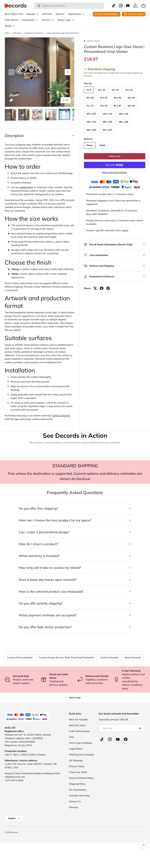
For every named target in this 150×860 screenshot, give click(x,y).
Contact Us (75, 801)
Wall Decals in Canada (81, 754)
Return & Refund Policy (81, 777)
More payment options (114, 172)
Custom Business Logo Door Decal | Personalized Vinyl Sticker (63, 33)
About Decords (133, 657)
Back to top (75, 697)
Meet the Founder (78, 719)
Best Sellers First (14, 13)
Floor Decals (11, 19)
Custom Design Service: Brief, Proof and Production (66, 657)
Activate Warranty (79, 795)
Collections (16, 33)
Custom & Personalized (33, 33)
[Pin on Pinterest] (108, 288)
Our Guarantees (77, 789)
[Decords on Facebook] (125, 739)
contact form (26, 187)
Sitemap (73, 807)
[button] (143, 5)
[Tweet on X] (95, 288)
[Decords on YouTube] (118, 739)
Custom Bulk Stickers (106, 14)
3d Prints (47, 13)
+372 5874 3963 (14, 780)
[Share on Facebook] (101, 288)
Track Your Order (78, 772)
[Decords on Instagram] (110, 739)
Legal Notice (76, 748)
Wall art (60, 13)
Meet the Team (77, 725)
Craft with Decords (79, 731)
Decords (14, 832)
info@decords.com (15, 776)
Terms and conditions (80, 742)
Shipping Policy (77, 783)
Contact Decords (61, 415)
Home (7, 33)
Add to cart (114, 156)
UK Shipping (75, 760)
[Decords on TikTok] (102, 739)
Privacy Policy (76, 766)
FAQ (71, 737)
